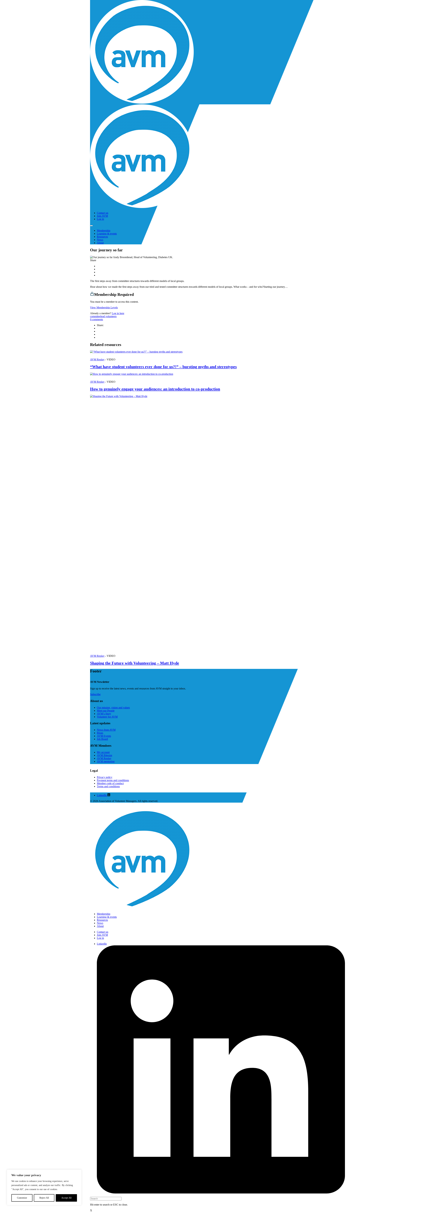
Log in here (118, 313)
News (100, 239)
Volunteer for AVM (107, 716)
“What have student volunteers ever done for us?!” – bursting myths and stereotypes (163, 367)
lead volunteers (108, 316)
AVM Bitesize (104, 755)
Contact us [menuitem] (102, 212)
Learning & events (107, 233)
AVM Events (104, 735)
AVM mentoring (106, 761)
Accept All (66, 1198)
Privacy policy (104, 777)
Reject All (44, 1198)
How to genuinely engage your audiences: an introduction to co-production (155, 389)
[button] (217, 355)
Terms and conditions (108, 786)
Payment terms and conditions (113, 780)
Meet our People (106, 710)
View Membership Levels (104, 307)
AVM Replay (97, 359)
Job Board (102, 739)
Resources (102, 236)
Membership (103, 230)
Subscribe (95, 694)
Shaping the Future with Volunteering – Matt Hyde (134, 663)
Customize (22, 1198)
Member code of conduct (110, 783)
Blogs (100, 732)
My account (103, 752)
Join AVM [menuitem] (102, 215)
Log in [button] (100, 219)
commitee (95, 316)
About (100, 242)
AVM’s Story (104, 713)
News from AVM (106, 729)
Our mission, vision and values (113, 707)
